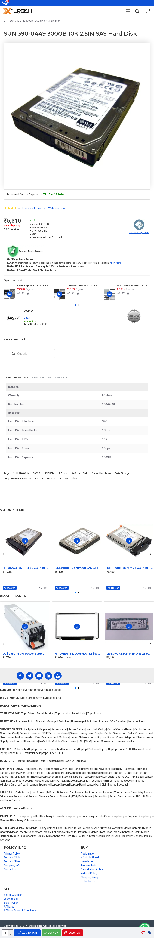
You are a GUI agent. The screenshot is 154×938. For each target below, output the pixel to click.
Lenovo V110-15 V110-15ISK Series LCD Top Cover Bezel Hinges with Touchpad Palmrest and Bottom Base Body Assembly (83, 285)
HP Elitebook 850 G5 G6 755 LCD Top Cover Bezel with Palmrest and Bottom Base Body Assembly (133, 285)
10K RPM (49, 473)
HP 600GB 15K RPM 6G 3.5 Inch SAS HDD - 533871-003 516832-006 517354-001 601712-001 (26, 568)
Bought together (14, 595)
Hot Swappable (68, 478)
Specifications (17, 377)
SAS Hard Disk (80, 473)
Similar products (13, 510)
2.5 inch (63, 473)
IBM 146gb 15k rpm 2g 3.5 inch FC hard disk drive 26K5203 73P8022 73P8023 (129, 568)
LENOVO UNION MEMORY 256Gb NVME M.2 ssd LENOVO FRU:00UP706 (129, 653)
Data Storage (122, 473)
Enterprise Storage (45, 478)
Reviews (60, 377)
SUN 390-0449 (21, 473)
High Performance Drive (18, 478)
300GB (36, 473)
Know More (115, 262)
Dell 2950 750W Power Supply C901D (26, 653)
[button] (75, 305)
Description (41, 377)
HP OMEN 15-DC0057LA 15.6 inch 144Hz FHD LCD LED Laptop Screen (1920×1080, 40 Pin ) (78, 653)
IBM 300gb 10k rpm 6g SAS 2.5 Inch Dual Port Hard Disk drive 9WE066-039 (78, 568)
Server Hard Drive (101, 473)
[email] (13, 353)
